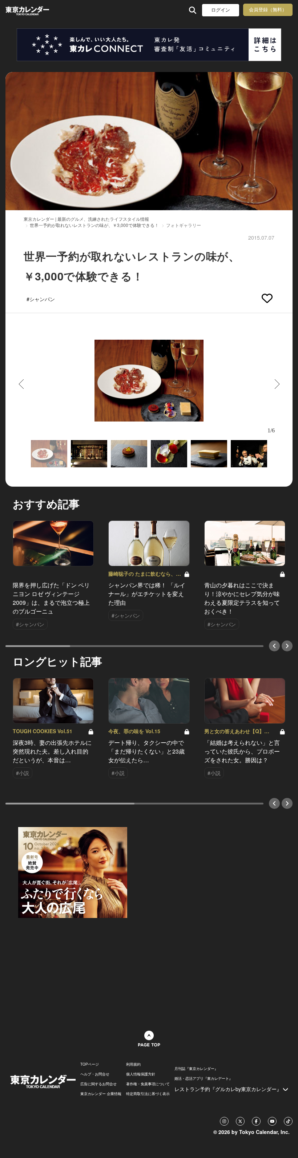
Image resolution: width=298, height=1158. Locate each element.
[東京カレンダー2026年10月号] (72, 871)
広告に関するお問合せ (98, 1084)
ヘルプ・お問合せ (94, 1074)
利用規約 (133, 1064)
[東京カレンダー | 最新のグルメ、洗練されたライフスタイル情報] (28, 10)
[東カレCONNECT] (149, 44)
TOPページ (89, 1064)
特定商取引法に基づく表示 (148, 1093)
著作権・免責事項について (148, 1084)
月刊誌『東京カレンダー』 (196, 1068)
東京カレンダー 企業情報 (100, 1093)
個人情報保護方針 (140, 1074)
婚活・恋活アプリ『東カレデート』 (203, 1078)
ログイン (220, 10)
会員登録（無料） (268, 9)
